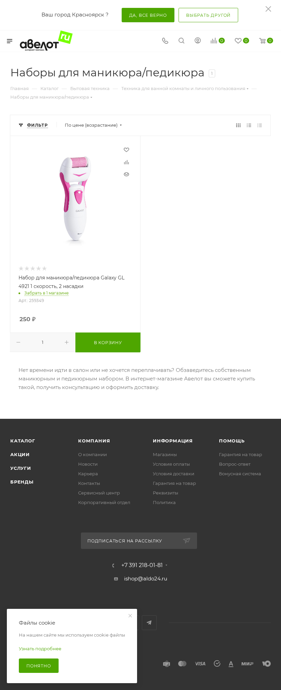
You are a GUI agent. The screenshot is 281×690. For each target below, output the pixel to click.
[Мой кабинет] (198, 41)
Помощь (232, 440)
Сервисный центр (99, 492)
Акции (20, 454)
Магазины (165, 454)
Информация (173, 440)
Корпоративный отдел (104, 502)
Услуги (20, 468)
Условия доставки (173, 473)
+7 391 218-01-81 (142, 565)
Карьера (88, 473)
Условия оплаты (171, 464)
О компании (92, 454)
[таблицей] (259, 125)
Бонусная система (240, 473)
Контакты (89, 483)
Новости (88, 464)
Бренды (22, 482)
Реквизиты (165, 492)
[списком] (249, 125)
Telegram (149, 622)
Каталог (22, 440)
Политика (164, 502)
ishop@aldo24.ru (145, 578)
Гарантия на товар (174, 483)
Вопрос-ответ (235, 464)
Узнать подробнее (40, 648)
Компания (94, 440)
